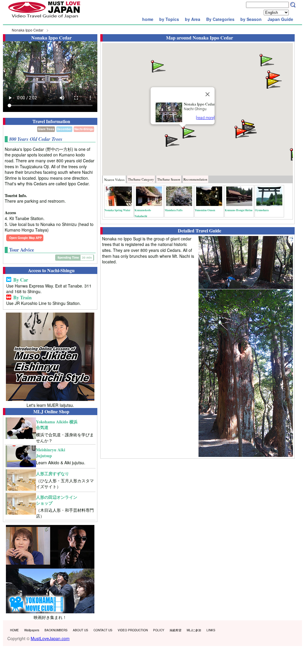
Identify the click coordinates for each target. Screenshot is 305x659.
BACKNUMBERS (56, 630)
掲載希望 (175, 630)
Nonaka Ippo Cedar (27, 29)
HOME (14, 630)
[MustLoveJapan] (44, 19)
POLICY (158, 630)
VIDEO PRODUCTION (133, 630)
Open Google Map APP (25, 238)
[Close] (207, 94)
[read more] (205, 117)
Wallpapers (31, 630)
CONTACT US (103, 630)
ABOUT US (80, 630)
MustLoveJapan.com (50, 638)
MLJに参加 (194, 630)
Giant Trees (46, 129)
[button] (158, 66)
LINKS (210, 630)
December (64, 129)
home (147, 19)
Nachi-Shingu (84, 129)
